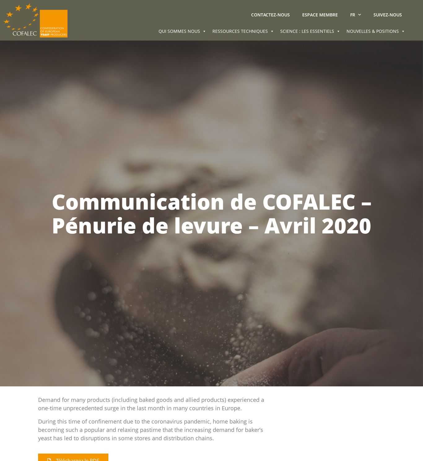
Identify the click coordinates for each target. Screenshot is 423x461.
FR (352, 15)
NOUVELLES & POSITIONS (373, 31)
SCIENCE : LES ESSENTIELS (307, 31)
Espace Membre (320, 15)
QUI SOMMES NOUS (179, 31)
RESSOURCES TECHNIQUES (240, 31)
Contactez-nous (270, 15)
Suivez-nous (387, 15)
